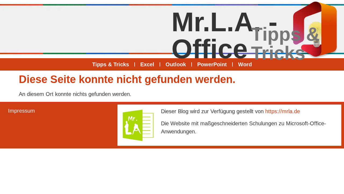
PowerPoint (212, 64)
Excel (147, 64)
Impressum (21, 111)
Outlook (176, 64)
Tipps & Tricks (110, 64)
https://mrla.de (282, 111)
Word (245, 64)
